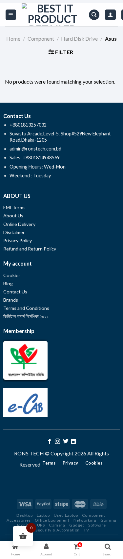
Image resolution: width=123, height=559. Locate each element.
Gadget (76, 525)
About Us (13, 215)
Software (97, 525)
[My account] (110, 15)
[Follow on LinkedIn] (73, 442)
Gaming (108, 520)
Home (13, 38)
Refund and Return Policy (29, 248)
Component (41, 38)
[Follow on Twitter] (65, 442)
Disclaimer (14, 232)
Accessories (19, 520)
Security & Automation (57, 530)
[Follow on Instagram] (57, 442)
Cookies (12, 275)
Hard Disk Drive (79, 38)
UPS (41, 525)
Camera (57, 525)
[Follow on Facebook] (49, 442)
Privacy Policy (17, 240)
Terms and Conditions (26, 308)
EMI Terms (14, 207)
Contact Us (15, 291)
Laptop (43, 515)
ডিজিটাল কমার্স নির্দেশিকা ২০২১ (26, 316)
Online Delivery (19, 224)
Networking (84, 520)
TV (86, 530)
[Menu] (11, 15)
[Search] (94, 15)
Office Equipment (52, 520)
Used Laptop (66, 515)
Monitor (25, 525)
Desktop (24, 515)
